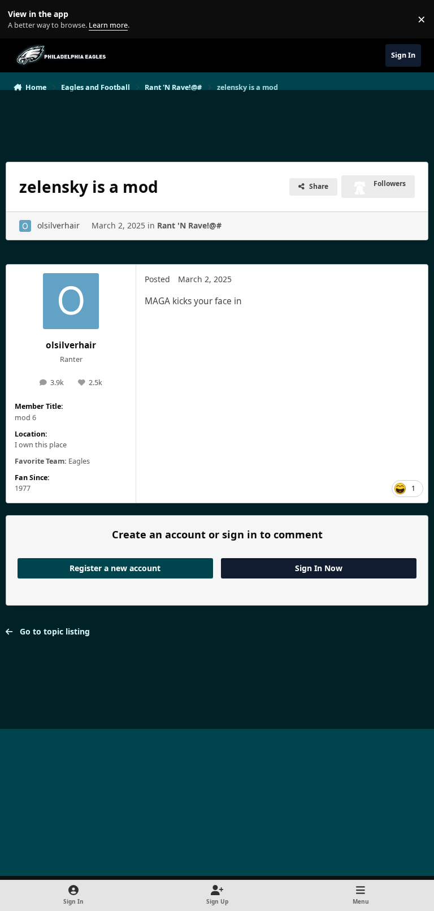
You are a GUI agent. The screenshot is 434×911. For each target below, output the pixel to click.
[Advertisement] (217, 121)
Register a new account (115, 568)
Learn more (22, 19)
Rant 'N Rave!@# (189, 225)
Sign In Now (318, 568)
